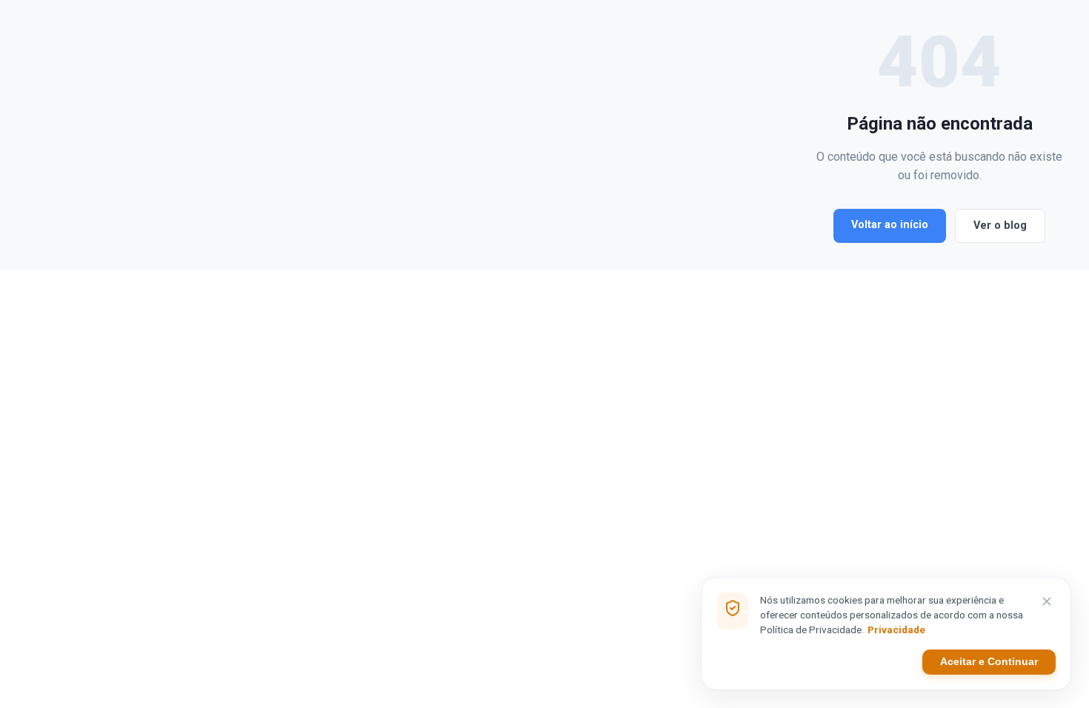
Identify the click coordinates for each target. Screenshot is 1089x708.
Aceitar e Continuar (989, 661)
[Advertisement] (418, 134)
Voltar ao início (889, 224)
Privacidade (896, 629)
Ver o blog (1000, 225)
